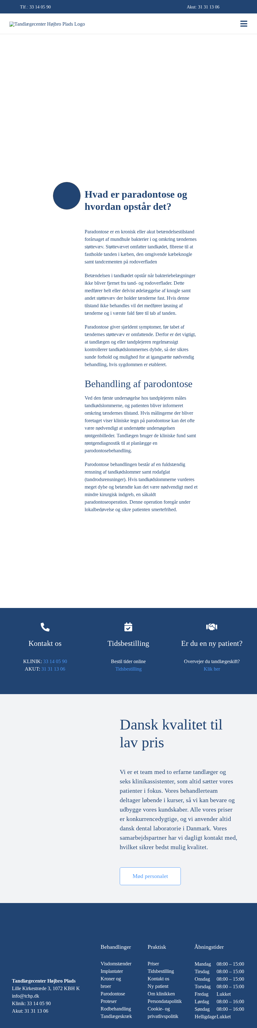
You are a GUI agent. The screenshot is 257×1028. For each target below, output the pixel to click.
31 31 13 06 (208, 7)
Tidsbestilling (128, 669)
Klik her (212, 669)
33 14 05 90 (40, 7)
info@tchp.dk (25, 996)
